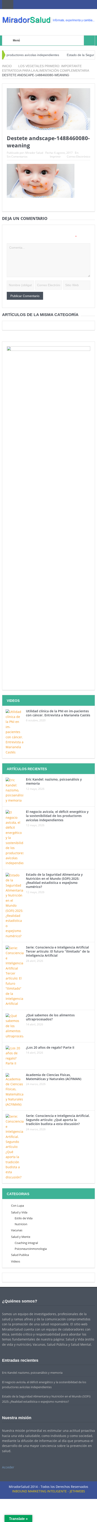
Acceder (8, 1467)
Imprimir (55, 156)
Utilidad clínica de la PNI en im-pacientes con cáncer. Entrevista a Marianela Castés (58, 713)
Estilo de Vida (23, 1218)
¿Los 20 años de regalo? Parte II (50, 1047)
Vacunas (16, 1230)
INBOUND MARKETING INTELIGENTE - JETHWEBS (48, 1491)
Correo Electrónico (78, 156)
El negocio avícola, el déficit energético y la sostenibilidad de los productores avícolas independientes (57, 815)
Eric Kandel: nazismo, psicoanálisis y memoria (54, 781)
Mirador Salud (34, 153)
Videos (15, 1261)
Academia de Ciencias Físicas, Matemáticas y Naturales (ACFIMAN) (53, 1077)
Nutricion (21, 1224)
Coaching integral (26, 1243)
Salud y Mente (20, 1237)
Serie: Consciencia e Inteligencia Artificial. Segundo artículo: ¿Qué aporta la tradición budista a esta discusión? (58, 1120)
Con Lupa (17, 1205)
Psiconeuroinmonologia (31, 1249)
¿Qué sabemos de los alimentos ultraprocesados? (50, 1017)
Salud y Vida (19, 1212)
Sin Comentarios (17, 156)
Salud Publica (20, 1255)
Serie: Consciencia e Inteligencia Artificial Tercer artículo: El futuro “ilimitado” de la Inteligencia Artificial (58, 951)
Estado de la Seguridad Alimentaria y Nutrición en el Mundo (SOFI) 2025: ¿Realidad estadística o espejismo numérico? (54, 880)
